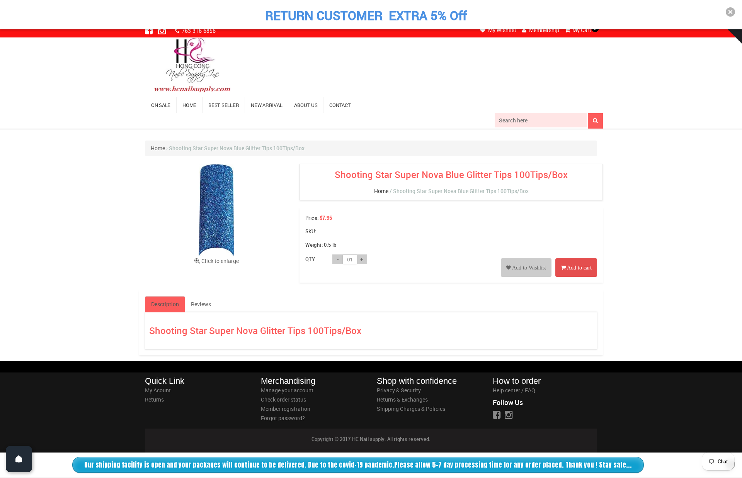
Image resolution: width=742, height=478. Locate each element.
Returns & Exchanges (402, 399)
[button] (730, 12)
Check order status (283, 399)
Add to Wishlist (528, 268)
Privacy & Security (399, 390)
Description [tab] (165, 304)
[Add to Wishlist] (526, 259)
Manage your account (287, 390)
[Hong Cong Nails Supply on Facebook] (149, 30)
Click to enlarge (220, 260)
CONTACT (340, 105)
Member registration (285, 408)
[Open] (19, 459)
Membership (543, 30)
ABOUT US (305, 105)
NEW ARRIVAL (266, 105)
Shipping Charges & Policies (411, 408)
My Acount (158, 390)
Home (158, 148)
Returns (154, 399)
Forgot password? (283, 418)
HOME (189, 105)
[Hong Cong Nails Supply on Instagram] (162, 30)
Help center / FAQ (514, 390)
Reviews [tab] (201, 304)
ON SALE (160, 105)
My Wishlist (501, 30)
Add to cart (579, 268)
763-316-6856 (198, 30)
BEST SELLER (223, 105)
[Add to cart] (576, 259)
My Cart (581, 30)
